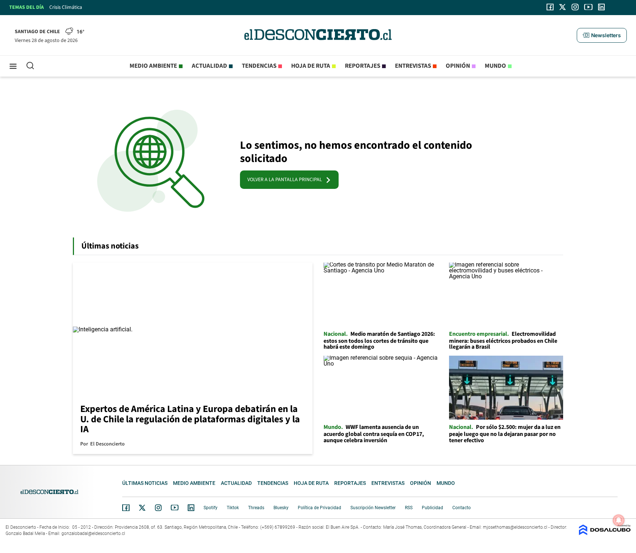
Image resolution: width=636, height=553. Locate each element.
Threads (256, 507)
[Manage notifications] (619, 520)
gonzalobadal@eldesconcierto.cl (93, 533)
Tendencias (259, 65)
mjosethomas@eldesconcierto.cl (515, 527)
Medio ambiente (153, 65)
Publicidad (432, 507)
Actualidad (209, 65)
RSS (409, 507)
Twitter (142, 508)
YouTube (174, 507)
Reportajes (362, 65)
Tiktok (233, 507)
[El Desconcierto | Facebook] (550, 7)
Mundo (495, 65)
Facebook (126, 507)
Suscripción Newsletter (373, 507)
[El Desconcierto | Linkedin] (601, 7)
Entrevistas (413, 65)
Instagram (158, 507)
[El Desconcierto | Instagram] (575, 7)
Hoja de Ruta (310, 65)
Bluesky (281, 507)
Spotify (211, 507)
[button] (602, 35)
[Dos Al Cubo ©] (604, 533)
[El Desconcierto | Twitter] (562, 7)
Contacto (461, 507)
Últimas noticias (144, 483)
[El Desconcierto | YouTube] (588, 7)
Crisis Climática (65, 7)
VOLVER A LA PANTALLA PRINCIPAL (286, 179)
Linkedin (191, 507)
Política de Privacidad (319, 507)
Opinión (458, 65)
